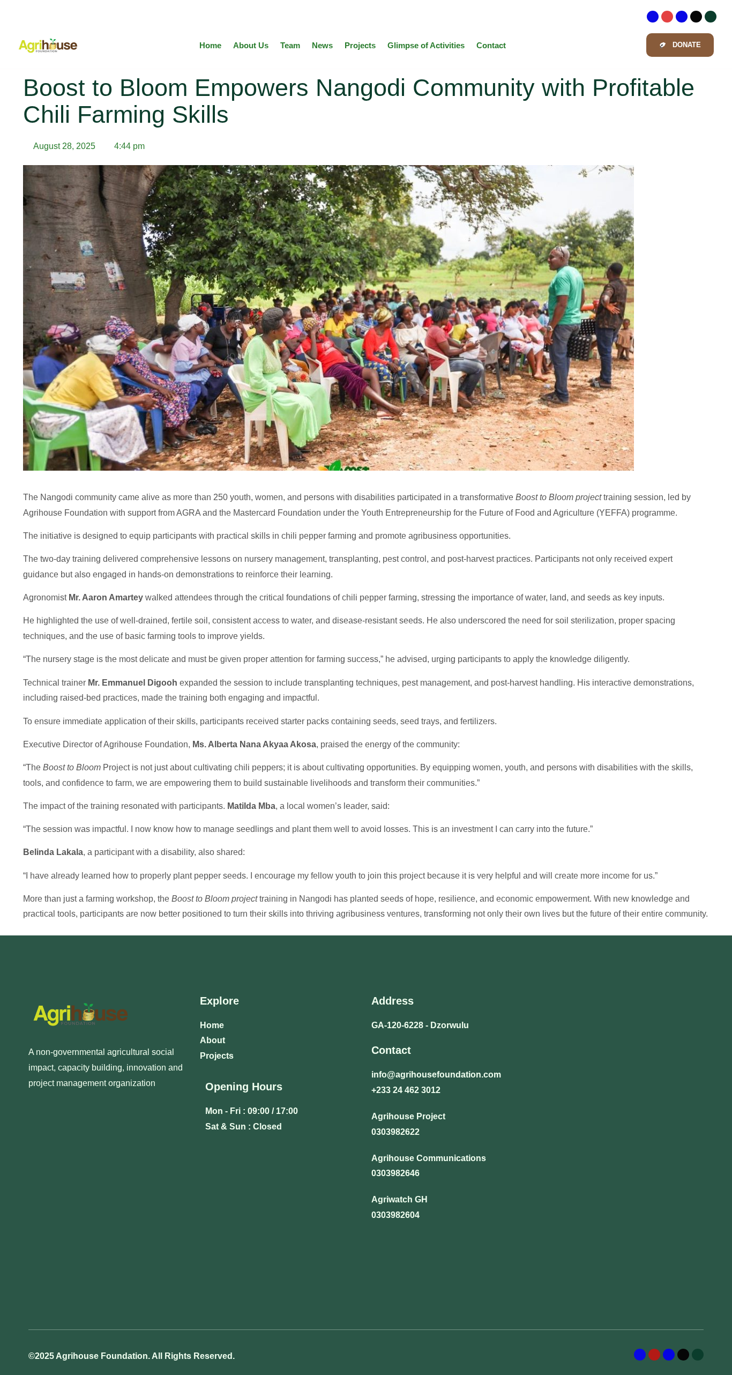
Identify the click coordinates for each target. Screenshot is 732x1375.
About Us (250, 45)
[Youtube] (710, 17)
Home (210, 45)
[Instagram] (667, 17)
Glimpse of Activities (426, 45)
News (322, 45)
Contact (491, 45)
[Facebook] (653, 17)
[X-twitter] (696, 17)
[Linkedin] (682, 17)
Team (290, 45)
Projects (360, 45)
